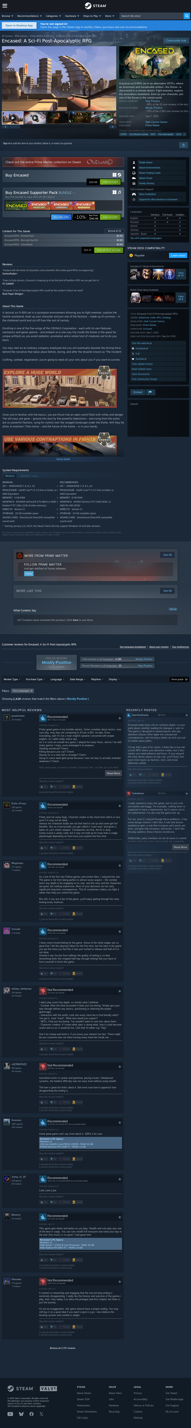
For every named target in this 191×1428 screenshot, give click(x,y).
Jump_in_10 (19, 1176)
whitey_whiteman (22, 988)
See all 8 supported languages (146, 238)
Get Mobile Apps (175, 1399)
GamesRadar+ (9, 273)
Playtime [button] (96, 679)
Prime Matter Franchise (42, 36)
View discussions (141, 374)
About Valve (115, 1393)
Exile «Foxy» (19, 803)
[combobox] (152, 16)
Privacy (138, 1393)
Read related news (141, 369)
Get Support (172, 1405)
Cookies (138, 1411)
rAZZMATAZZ (19, 1064)
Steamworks (83, 1405)
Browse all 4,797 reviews (62, 1348)
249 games (17, 992)
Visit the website (141, 343)
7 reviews (16, 870)
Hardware (114, 1405)
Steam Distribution (87, 1411)
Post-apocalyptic (165, 134)
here (75, 619)
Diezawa (16, 1279)
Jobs (111, 1399)
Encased (147, 328)
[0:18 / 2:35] (59, 78)
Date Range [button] (76, 679)
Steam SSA (83, 1399)
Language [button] (56, 679)
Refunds (138, 1417)
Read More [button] (113, 773)
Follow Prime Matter (43, 564)
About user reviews (159, 647)
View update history (142, 364)
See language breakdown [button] (133, 647)
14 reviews (16, 1218)
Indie (153, 317)
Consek (16, 929)
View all (173, 609)
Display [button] (113, 679)
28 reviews (16, 1184)
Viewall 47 (181, 274)
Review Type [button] (11, 679)
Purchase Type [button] (34, 679)
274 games (17, 1283)
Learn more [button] (178, 255)
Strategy (166, 317)
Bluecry (16, 1214)
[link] (86, 217)
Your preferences (180, 647)
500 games (17, 1068)
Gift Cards (82, 1417)
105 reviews (17, 1127)
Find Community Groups (144, 379)
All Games (7, 36)
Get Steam (171, 1393)
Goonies (16, 1120)
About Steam (84, 1393)
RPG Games (21, 36)
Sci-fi (178, 134)
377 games (17, 867)
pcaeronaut (18, 715)
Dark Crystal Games (156, 122)
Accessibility (141, 1399)
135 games (17, 1181)
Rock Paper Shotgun (12, 293)
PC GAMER (8, 283)
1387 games (17, 1124)
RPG (153, 134)
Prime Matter (152, 125)
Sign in (6, 143)
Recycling (114, 1411)
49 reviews (16, 1071)
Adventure (144, 317)
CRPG (123, 134)
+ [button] (184, 134)
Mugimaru (17, 863)
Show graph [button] (177, 679)
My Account (172, 1411)
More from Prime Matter (46, 556)
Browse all (114, 231)
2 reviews (16, 933)
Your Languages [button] (21, 691)
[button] (7, 16)
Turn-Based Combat (138, 134)
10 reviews (16, 996)
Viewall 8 (181, 297)
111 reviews (17, 810)
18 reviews (16, 719)
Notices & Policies (144, 1405)
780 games (17, 807)
